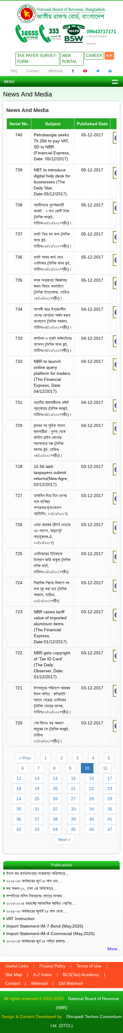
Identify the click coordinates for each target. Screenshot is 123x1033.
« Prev (25, 758)
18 (18, 788)
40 (91, 819)
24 (18, 798)
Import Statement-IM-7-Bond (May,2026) (44, 926)
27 (73, 798)
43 (37, 829)
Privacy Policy (52, 965)
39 (73, 819)
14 (55, 778)
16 (91, 778)
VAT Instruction (20, 918)
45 (73, 829)
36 (18, 819)
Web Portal (69, 58)
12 (18, 778)
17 (109, 778)
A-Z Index (42, 974)
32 (55, 809)
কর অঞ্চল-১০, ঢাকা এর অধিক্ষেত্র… (31, 888)
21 (73, 788)
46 (91, 829)
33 (73, 809)
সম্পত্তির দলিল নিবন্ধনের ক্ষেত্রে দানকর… (36, 895)
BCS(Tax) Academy (81, 974)
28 (91, 798)
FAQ (13, 71)
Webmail (55, 71)
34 (91, 809)
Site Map (13, 974)
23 (109, 788)
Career (94, 55)
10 (87, 768)
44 (55, 829)
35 (109, 809)
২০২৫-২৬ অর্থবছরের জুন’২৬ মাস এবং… (34, 880)
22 (91, 788)
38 (55, 819)
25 (37, 798)
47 (109, 829)
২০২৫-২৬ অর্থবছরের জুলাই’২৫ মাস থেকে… (36, 911)
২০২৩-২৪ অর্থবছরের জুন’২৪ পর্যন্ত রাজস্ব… (37, 941)
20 (55, 788)
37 (37, 819)
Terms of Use (89, 965)
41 (109, 819)
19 (37, 788)
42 (18, 829)
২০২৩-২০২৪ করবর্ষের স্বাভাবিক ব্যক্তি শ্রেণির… (41, 903)
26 (55, 798)
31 (37, 809)
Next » (64, 839)
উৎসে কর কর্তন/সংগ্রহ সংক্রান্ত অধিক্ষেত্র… (37, 873)
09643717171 (101, 31)
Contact (33, 71)
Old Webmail (71, 983)
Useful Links (16, 965)
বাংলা (109, 55)
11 (105, 768)
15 (73, 778)
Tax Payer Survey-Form (37, 58)
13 (37, 778)
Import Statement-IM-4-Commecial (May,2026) (50, 933)
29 (109, 798)
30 (18, 809)
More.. (113, 948)
